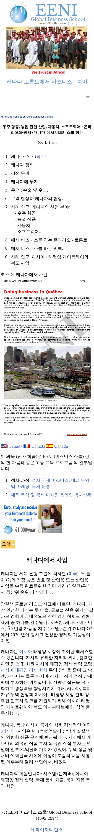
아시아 (25, 651)
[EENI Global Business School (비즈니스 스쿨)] (47, 72)
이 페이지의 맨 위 (47, 829)
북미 (40, 156)
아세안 (8, 731)
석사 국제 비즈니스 (50, 480)
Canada (15, 446)
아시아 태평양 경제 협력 (24, 670)
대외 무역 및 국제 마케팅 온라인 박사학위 (51, 494)
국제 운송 (41, 486)
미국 (72, 573)
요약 (6, 543)
